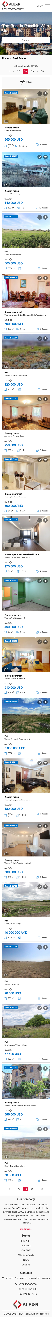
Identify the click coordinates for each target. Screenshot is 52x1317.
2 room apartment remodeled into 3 (21, 554)
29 (32, 71)
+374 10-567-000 (28, 1284)
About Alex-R (26, 1240)
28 (25, 71)
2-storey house (11, 191)
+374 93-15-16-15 (27, 1293)
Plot (6, 251)
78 (42, 71)
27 (18, 71)
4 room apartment (13, 675)
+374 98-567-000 (28, 1289)
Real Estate (19, 58)
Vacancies (26, 1245)
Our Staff (26, 1250)
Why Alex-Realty (26, 1255)
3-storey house (11, 127)
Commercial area (12, 615)
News (26, 1260)
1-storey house (11, 433)
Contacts (26, 1264)
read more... (26, 1229)
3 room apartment (13, 312)
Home (5, 58)
